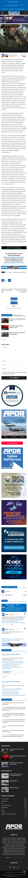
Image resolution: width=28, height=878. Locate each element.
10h (17, 614)
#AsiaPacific (9, 640)
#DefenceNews (5, 621)
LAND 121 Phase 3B (14, 787)
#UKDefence (9, 692)
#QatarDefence (5, 619)
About (9, 5)
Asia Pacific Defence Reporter (13, 654)
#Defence (9, 639)
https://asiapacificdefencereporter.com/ (14, 308)
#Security (13, 667)
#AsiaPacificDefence (14, 621)
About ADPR (20, 872)
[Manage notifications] (24, 872)
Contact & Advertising (19, 9)
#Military (21, 639)
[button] (2, 13)
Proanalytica (18, 876)
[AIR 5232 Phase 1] (5, 782)
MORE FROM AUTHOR (18, 315)
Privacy (15, 872)
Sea (2, 322)
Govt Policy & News (8, 25)
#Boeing (18, 618)
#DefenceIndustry (14, 622)
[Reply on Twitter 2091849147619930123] (2, 625)
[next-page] (5, 339)
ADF (6, 272)
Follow (25, 595)
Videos (21, 5)
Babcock (10, 272)
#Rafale (17, 639)
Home (5, 5)
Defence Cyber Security (4, 329)
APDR (14, 306)
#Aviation (4, 639)
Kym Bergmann (5, 726)
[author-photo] (14, 304)
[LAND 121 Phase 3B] (5, 789)
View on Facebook (5, 676)
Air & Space (4, 336)
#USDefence (12, 619)
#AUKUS (4, 692)
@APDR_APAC (12, 614)
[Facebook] (2, 280)
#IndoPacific (18, 667)
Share (4, 677)
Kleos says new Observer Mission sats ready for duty (7, 290)
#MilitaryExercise (6, 641)
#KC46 (21, 618)
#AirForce (4, 640)
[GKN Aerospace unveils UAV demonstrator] (5, 334)
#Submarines (16, 692)
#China (13, 639)
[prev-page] (2, 339)
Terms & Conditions (9, 872)
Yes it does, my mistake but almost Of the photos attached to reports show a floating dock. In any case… (13, 717)
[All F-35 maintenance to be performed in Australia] (5, 775)
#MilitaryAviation (20, 619)
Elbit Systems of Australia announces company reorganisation (20, 290)
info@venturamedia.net (17, 857)
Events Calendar (14, 5)
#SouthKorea (5, 664)
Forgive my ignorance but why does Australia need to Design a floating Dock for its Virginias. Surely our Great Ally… (13, 733)
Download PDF (12, 443)
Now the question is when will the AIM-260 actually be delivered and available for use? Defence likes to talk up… (13, 711)
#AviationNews (16, 640)
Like (26, 591)
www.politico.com (7, 671)
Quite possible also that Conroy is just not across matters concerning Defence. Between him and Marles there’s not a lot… (14, 705)
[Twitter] (6, 280)
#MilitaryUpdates (6, 622)
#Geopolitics (22, 622)
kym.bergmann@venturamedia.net (15, 257)
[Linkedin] (9, 280)
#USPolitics (11, 664)
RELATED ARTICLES (6, 315)
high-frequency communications (19, 272)
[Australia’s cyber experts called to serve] (5, 327)
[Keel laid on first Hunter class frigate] (5, 320)
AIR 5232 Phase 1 (14, 780)
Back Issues (5, 9)
